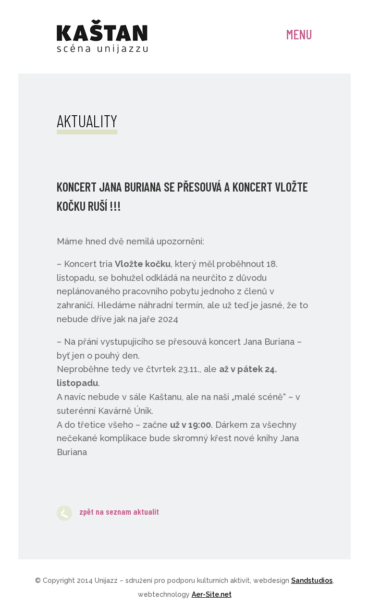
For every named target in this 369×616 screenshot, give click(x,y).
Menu (299, 34)
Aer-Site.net (212, 594)
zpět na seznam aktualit (119, 511)
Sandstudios (311, 580)
